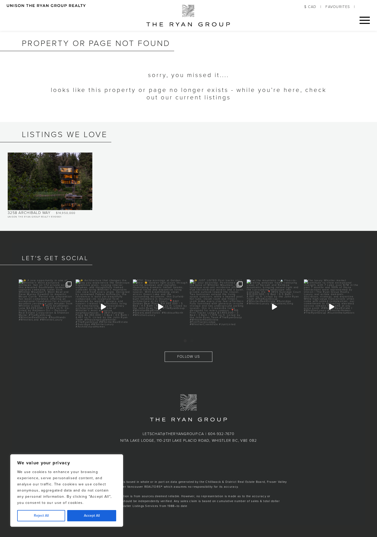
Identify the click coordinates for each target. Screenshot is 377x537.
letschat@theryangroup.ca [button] (173, 434)
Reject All (41, 515)
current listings (203, 97)
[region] (66, 490)
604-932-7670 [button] (221, 434)
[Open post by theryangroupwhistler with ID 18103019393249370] (274, 306)
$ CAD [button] (310, 7)
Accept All (92, 515)
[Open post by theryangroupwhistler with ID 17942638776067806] (160, 306)
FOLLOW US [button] (188, 356)
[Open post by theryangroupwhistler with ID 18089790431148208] (331, 306)
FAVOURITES (337, 7)
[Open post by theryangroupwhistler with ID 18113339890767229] (217, 306)
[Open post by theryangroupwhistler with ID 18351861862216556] (46, 306)
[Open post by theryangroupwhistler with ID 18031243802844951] (103, 306)
